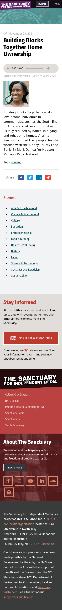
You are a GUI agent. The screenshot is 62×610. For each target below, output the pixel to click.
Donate (42, 4)
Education (17, 226)
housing (16, 162)
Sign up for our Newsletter (35, 338)
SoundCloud (53, 481)
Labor (14, 257)
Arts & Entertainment (24, 208)
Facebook (21, 177)
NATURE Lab (12, 401)
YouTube (30, 481)
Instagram (19, 481)
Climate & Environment (25, 214)
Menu (57, 4)
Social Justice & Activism (25, 269)
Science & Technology (24, 263)
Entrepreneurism (21, 233)
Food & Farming (20, 239)
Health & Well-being (23, 245)
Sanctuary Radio (14, 413)
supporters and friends (18, 597)
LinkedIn (39, 177)
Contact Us (48, 544)
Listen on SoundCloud (44, 75)
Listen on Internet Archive (16, 75)
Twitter (30, 177)
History (15, 251)
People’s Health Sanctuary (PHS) (24, 407)
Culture (15, 220)
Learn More (15, 467)
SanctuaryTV (12, 419)
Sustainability (19, 276)
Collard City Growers (17, 394)
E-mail (48, 177)
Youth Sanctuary (14, 425)
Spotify (9, 492)
